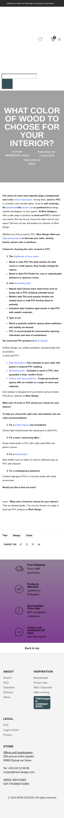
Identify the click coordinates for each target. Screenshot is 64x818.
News (32, 163)
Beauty (16, 535)
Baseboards (41, 677)
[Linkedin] (39, 544)
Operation (9, 687)
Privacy (7, 734)
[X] (27, 544)
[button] (60, 39)
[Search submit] (7, 84)
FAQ (6, 682)
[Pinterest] (33, 544)
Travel (29, 535)
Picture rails (40, 682)
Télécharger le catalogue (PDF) (42, 702)
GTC (6, 725)
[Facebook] (21, 544)
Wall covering (41, 692)
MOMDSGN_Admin (17, 155)
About (6, 697)
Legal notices (11, 730)
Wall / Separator (43, 687)
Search (7, 677)
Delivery (8, 692)
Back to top (32, 648)
